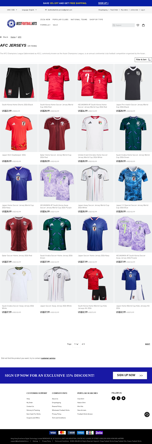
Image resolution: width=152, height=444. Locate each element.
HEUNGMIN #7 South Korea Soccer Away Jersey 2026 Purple (130, 257)
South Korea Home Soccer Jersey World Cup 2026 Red (56, 106)
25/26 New (45, 19)
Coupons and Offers (33, 418)
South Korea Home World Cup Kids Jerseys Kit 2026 (92, 307)
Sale (55, 25)
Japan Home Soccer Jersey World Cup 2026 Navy (18, 206)
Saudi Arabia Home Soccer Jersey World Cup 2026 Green (133, 156)
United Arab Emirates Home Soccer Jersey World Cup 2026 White (93, 156)
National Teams (79, 19)
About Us (55, 399)
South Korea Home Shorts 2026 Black (17, 105)
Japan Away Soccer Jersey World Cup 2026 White (93, 206)
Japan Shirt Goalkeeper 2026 (14, 155)
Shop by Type (96, 19)
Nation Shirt (81, 402)
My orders (124, 10)
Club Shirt (80, 399)
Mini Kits (80, 406)
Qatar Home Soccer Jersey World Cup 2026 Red (55, 156)
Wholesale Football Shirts (60, 410)
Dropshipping (103, 10)
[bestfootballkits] (22, 23)
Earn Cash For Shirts (33, 414)
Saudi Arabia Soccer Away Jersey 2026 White (18, 307)
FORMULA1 (45, 25)
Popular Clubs (60, 19)
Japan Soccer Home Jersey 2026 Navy (93, 256)
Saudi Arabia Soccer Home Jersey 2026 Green (56, 257)
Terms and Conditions (62, 441)
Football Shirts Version (85, 414)
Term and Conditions (59, 418)
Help (28, 399)
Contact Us (30, 406)
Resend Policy (57, 406)
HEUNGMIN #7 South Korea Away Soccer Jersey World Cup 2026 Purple (55, 206)
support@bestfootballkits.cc (20, 441)
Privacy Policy (56, 414)
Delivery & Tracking (33, 410)
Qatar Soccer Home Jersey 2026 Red (17, 256)
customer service (48, 358)
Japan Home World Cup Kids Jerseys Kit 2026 (133, 307)
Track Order (114, 10)
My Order (30, 402)
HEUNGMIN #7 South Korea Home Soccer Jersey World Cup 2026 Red (92, 106)
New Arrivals (81, 410)
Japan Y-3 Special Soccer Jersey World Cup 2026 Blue (132, 206)
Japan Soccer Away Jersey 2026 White (56, 306)
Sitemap (35, 441)
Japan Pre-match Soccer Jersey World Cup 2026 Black (132, 106)
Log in (143, 10)
